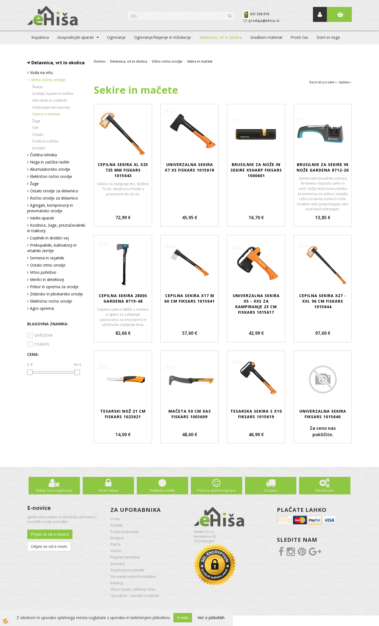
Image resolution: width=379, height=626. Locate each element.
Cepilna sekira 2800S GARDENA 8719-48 (123, 298)
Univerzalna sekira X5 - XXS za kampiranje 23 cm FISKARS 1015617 (256, 304)
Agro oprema (42, 308)
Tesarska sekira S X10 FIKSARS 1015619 (256, 413)
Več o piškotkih (211, 617)
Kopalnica (40, 37)
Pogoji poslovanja (124, 531)
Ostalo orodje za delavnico (54, 190)
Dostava (270, 490)
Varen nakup (108, 490)
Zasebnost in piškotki (127, 570)
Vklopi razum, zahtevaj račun (132, 589)
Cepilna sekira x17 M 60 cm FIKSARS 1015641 (189, 298)
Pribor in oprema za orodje (54, 286)
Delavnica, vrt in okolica (220, 37)
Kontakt (116, 525)
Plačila (115, 544)
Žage (36, 120)
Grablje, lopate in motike (52, 93)
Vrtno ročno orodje (48, 79)
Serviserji (117, 563)
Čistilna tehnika (43, 154)
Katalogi (116, 583)
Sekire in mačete (46, 113)
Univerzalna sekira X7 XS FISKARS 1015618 (189, 167)
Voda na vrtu (41, 72)
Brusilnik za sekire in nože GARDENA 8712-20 (323, 167)
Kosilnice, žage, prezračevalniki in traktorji (56, 228)
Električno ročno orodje (51, 176)
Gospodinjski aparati (75, 37)
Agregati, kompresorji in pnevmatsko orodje (50, 208)
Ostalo (37, 134)
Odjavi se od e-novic (49, 546)
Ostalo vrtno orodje (47, 265)
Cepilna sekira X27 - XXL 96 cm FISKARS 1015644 (322, 301)
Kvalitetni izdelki (162, 490)
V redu (182, 617)
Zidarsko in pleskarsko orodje (56, 294)
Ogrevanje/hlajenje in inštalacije (162, 37)
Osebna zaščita (45, 141)
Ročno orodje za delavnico (54, 198)
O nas (115, 519)
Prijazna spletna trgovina (216, 490)
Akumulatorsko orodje (50, 169)
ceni (331, 82)
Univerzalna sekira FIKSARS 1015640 (322, 413)
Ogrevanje (116, 37)
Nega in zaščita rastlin (49, 162)
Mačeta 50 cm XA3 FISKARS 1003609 (189, 413)
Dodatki (38, 147)
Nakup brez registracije (54, 490)
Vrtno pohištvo (43, 272)
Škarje (37, 86)
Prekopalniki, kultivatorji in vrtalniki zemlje (52, 247)
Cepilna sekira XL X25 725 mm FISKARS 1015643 (123, 170)
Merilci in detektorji (47, 279)
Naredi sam (324, 490)
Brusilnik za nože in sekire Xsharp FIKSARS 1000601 (256, 170)
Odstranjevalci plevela (51, 107)
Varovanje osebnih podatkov (133, 576)
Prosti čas (299, 37)
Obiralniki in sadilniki (49, 100)
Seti (35, 127)
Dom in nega (328, 37)
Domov (99, 61)
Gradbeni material (266, 37)
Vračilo (115, 550)
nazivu (344, 82)
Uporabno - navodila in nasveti (134, 595)
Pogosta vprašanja (125, 557)
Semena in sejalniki (47, 257)
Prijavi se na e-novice (50, 534)
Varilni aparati (42, 218)
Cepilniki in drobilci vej (49, 238)
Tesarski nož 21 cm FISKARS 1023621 (123, 413)
